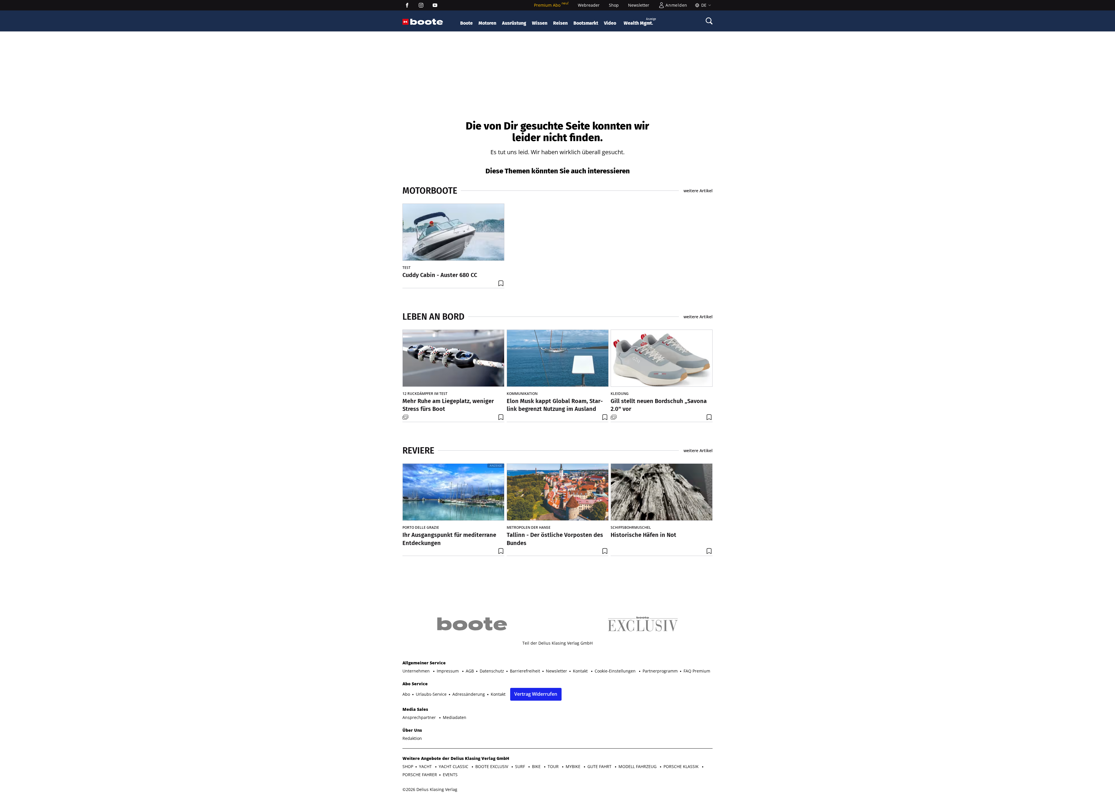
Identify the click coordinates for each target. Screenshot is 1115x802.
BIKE (537, 766)
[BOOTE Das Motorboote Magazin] (426, 22)
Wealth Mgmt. (640, 21)
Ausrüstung (514, 23)
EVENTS (450, 774)
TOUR (554, 766)
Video (610, 23)
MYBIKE (574, 766)
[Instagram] (421, 5)
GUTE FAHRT (600, 766)
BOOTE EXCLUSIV (492, 766)
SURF (520, 766)
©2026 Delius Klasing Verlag (429, 789)
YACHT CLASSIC (454, 766)
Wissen (539, 23)
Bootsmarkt (585, 23)
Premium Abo (551, 5)
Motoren (487, 23)
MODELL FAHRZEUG (638, 766)
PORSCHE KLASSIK (681, 766)
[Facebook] (407, 5)
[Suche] (709, 20)
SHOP (407, 766)
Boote (466, 23)
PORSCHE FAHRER (419, 774)
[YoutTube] (435, 5)
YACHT (426, 766)
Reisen (560, 23)
